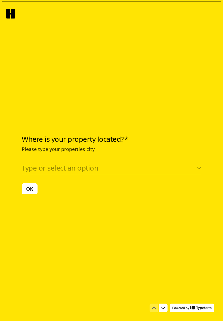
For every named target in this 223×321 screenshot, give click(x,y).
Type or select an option (60, 168)
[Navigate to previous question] (154, 308)
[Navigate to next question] (163, 308)
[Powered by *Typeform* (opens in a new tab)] (192, 308)
